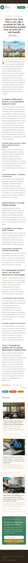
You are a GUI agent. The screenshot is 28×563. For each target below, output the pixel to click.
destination (13, 391)
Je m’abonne (14, 541)
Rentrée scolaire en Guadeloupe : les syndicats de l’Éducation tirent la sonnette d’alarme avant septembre (13, 423)
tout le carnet (21, 397)
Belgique (5, 391)
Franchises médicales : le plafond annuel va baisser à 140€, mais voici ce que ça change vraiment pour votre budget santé (14, 459)
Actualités (8, 16)
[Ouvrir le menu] (27, 7)
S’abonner (21, 7)
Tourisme (21, 391)
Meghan (14, 35)
